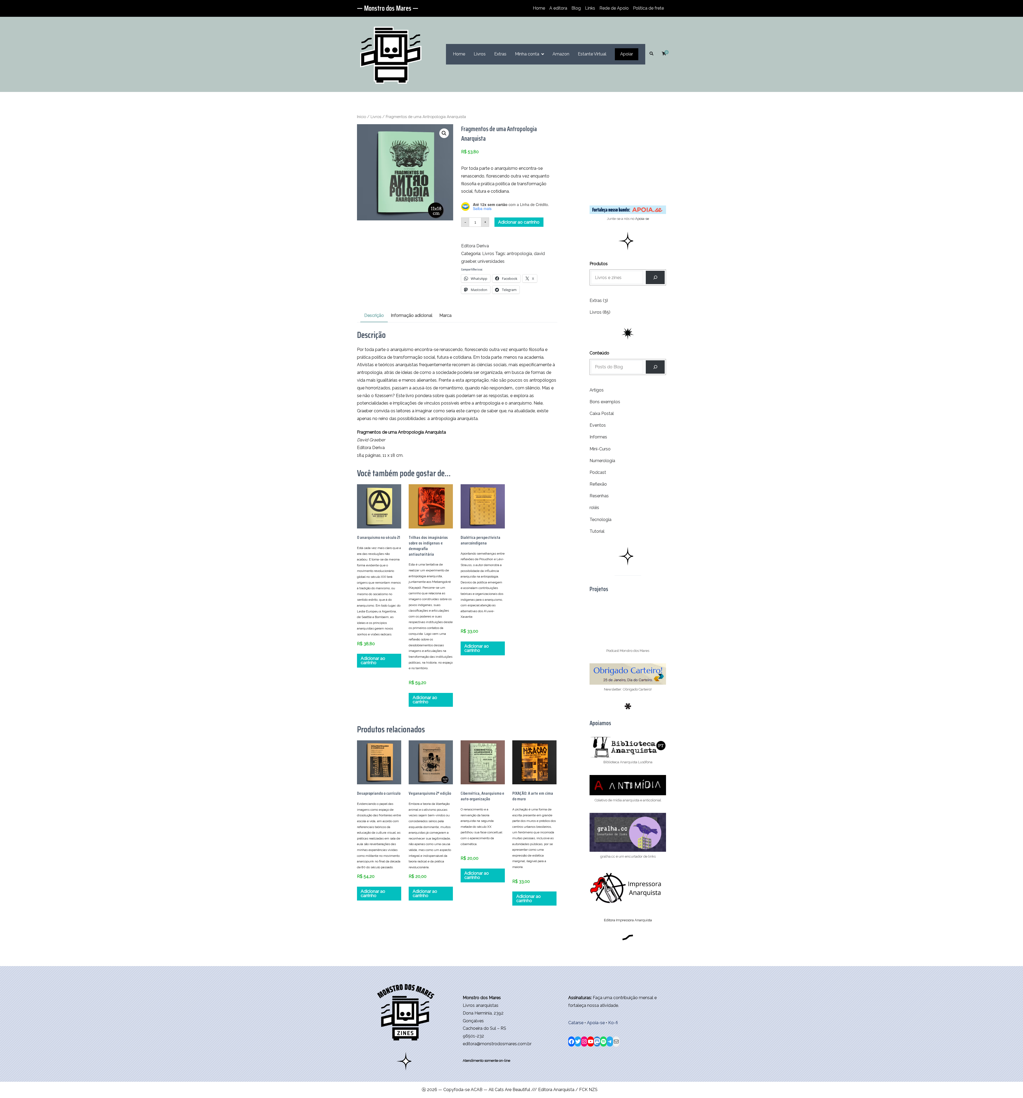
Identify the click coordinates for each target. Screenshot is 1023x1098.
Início (361, 116)
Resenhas (599, 495)
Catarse (575, 1022)
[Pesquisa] (655, 277)
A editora (558, 8)
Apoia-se (642, 219)
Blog (576, 8)
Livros (480, 53)
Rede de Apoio (614, 8)
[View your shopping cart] (664, 53)
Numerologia (602, 460)
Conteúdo (599, 353)
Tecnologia (600, 519)
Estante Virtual (592, 53)
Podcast (598, 472)
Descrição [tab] (374, 315)
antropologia (519, 253)
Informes (598, 436)
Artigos (597, 390)
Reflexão (598, 484)
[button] (444, 133)
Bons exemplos (605, 401)
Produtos (599, 263)
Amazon (561, 53)
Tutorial (597, 531)
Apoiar (626, 53)
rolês (594, 507)
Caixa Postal (602, 413)
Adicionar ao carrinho (518, 222)
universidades (491, 261)
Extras (500, 53)
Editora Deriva (475, 245)
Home (539, 8)
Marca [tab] (445, 315)
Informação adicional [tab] (411, 315)
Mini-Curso (600, 448)
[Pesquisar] (655, 366)
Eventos (598, 425)
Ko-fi (613, 1022)
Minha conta (527, 53)
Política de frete (648, 8)
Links (590, 8)
